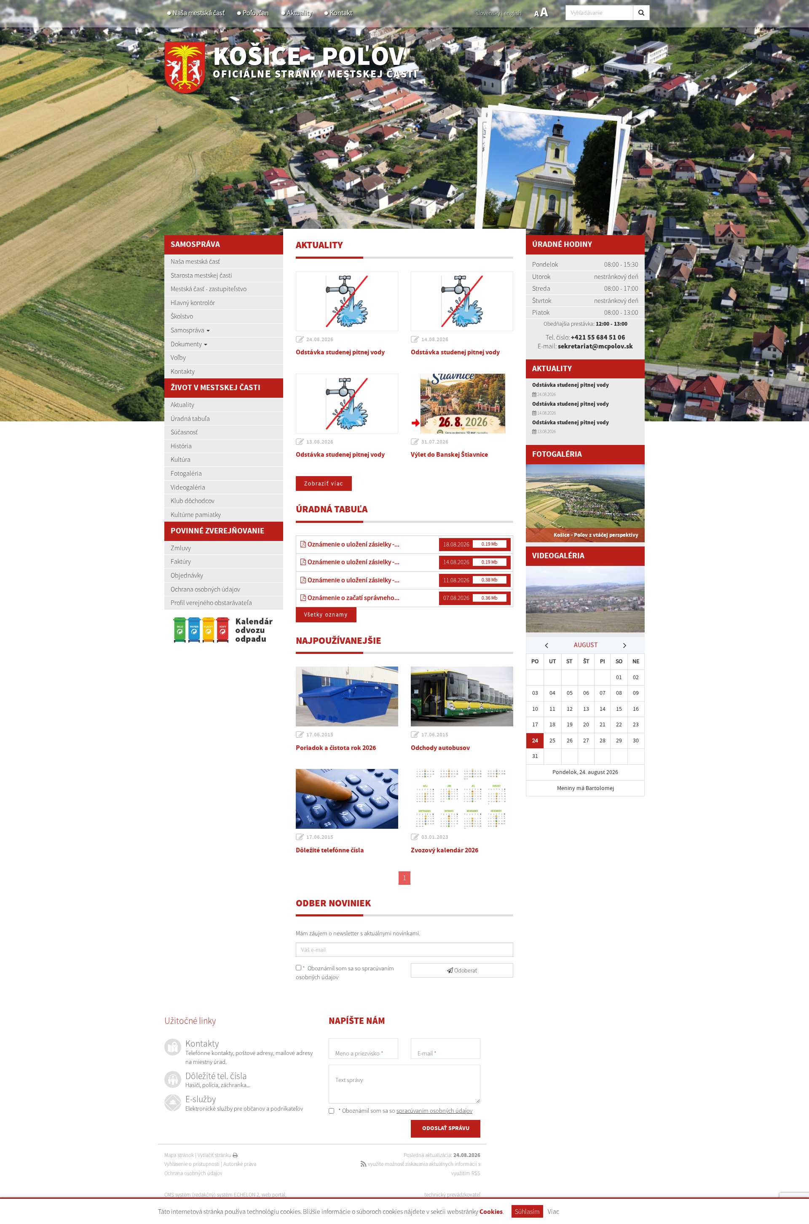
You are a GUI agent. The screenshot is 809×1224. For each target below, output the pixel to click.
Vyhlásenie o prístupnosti (192, 1164)
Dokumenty (187, 344)
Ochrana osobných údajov (205, 589)
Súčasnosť (184, 432)
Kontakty (183, 371)
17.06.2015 (319, 735)
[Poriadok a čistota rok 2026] (347, 696)
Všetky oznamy (326, 614)
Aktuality (299, 12)
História (181, 446)
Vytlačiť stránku (215, 1155)
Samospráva (188, 330)
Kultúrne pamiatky (196, 514)
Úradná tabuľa (190, 418)
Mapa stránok (179, 1155)
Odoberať (465, 970)
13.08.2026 (319, 442)
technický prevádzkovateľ (452, 1194)
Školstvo (182, 316)
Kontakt (341, 12)
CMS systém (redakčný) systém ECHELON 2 (211, 1194)
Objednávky (187, 575)
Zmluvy (181, 548)
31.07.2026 (434, 442)
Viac (553, 1211)
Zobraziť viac (323, 483)
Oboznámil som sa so (345, 972)
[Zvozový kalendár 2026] (462, 799)
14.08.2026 (434, 339)
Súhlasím (527, 1211)
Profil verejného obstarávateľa (211, 602)
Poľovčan (256, 12)
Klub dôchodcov (192, 500)
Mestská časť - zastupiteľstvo (208, 288)
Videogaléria (188, 487)
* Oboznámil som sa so (404, 1110)
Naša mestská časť (199, 12)
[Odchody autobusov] (462, 696)
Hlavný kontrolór (193, 302)
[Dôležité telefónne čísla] (347, 799)
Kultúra (180, 459)
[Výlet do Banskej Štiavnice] (462, 404)
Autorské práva (239, 1164)
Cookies (491, 1212)
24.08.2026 (319, 339)
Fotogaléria (186, 473)
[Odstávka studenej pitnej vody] (347, 301)
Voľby (178, 357)
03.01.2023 (434, 837)
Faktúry (181, 561)
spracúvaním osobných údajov (434, 1110)
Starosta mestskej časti (201, 275)
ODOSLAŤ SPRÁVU (445, 1128)
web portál (273, 1194)
